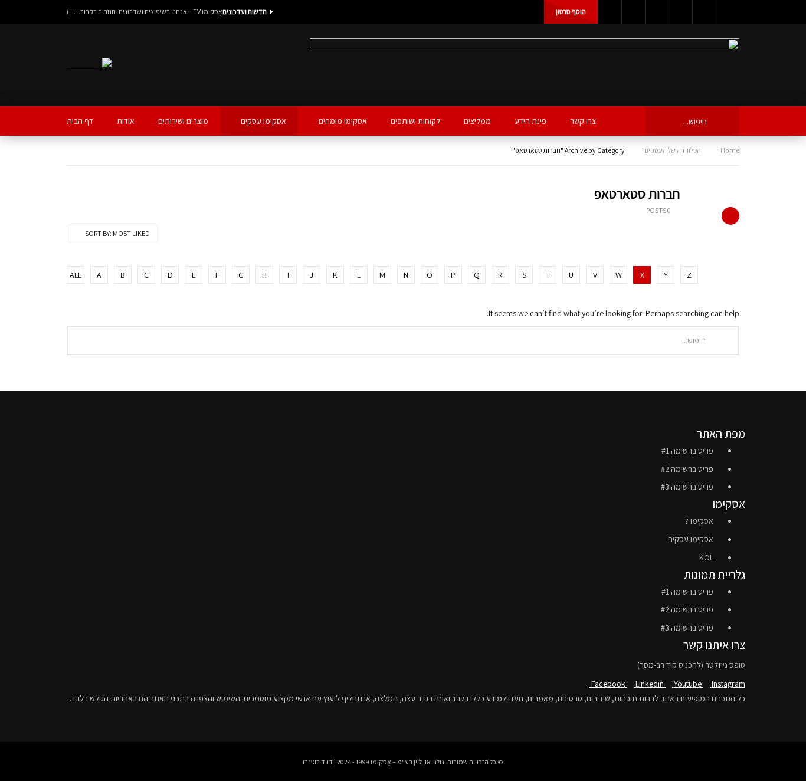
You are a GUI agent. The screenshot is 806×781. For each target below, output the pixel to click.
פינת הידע (530, 121)
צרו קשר (583, 121)
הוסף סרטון (571, 11)
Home (729, 150)
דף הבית (80, 121)
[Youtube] (657, 12)
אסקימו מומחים (343, 121)
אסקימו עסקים (263, 121)
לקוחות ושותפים (415, 121)
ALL (75, 275)
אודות (126, 121)
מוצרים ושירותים (183, 121)
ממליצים (477, 121)
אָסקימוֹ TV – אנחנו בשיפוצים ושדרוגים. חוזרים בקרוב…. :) (144, 11)
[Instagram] (680, 12)
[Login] (727, 12)
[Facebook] (609, 12)
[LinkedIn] (633, 12)
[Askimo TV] (89, 65)
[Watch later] (704, 12)
